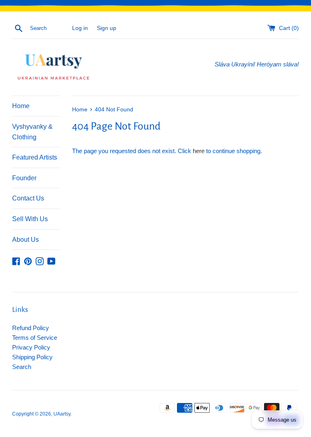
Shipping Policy (32, 357)
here (198, 150)
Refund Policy (30, 327)
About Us (25, 239)
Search (21, 366)
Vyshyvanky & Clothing (32, 132)
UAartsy (61, 414)
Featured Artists (34, 157)
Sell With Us (30, 218)
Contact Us (28, 198)
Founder (24, 178)
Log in (80, 28)
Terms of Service (34, 337)
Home (21, 105)
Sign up (106, 28)
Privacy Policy (31, 347)
